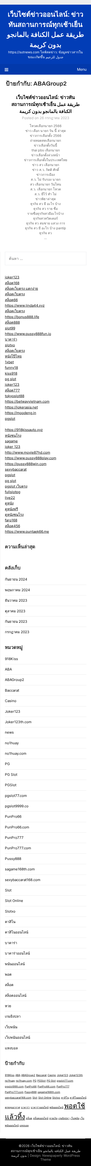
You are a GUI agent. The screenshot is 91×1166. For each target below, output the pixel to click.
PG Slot (11, 774)
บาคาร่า (11, 339)
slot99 (10, 328)
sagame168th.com (20, 869)
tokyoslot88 (14, 396)
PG (7, 764)
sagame (11, 441)
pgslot (10, 418)
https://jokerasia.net (21, 407)
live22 (10, 497)
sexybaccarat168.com (22, 880)
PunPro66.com (17, 827)
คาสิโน (10, 922)
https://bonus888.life (22, 317)
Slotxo (10, 911)
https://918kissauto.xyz (24, 430)
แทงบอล (11, 1048)
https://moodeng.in (20, 413)
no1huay (12, 743)
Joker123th (76, 1075)
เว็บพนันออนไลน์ (17, 1037)
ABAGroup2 (14, 679)
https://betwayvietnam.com (27, 401)
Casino (10, 701)
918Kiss (11, 659)
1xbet (9, 362)
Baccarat (12, 690)
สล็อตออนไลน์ (15, 995)
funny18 (11, 367)
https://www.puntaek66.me (27, 531)
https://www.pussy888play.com (30, 458)
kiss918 (11, 373)
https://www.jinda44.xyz (25, 305)
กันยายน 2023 (16, 621)
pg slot (10, 379)
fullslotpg (12, 492)
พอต (8, 974)
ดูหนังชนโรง (14, 514)
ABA (8, 669)
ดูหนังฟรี (11, 509)
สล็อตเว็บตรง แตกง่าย (21, 288)
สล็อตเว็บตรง (15, 294)
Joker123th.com (18, 722)
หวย (8, 1006)
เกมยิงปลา (13, 1016)
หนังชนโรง (13, 435)
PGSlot (10, 785)
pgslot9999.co (16, 806)
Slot (8, 890)
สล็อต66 (11, 300)
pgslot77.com (16, 795)
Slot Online (14, 900)
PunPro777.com (18, 848)
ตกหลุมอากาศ (12, 1107)
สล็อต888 (12, 322)
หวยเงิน (53, 1118)
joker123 (12, 277)
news (9, 732)
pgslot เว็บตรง (16, 486)
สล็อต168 (12, 283)
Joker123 (12, 711)
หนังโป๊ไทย (13, 356)
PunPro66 (13, 816)
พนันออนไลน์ (15, 964)
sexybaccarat (16, 469)
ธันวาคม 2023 (16, 600)
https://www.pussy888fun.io (28, 334)
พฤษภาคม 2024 (17, 590)
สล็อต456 (12, 526)
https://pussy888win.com (25, 464)
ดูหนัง (9, 503)
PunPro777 (14, 837)
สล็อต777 (12, 390)
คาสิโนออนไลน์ (16, 932)
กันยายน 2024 (16, 579)
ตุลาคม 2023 (15, 611)
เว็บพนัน (11, 1027)
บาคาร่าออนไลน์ (17, 953)
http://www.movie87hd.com (27, 452)
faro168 (11, 520)
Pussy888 (13, 858)
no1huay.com (15, 753)
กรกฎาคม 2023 (17, 632)
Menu (82, 69)
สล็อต (9, 985)
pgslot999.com (14, 1086)
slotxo (10, 345)
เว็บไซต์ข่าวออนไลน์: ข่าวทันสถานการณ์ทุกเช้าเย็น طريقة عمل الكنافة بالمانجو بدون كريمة (45, 104)
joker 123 (12, 446)
